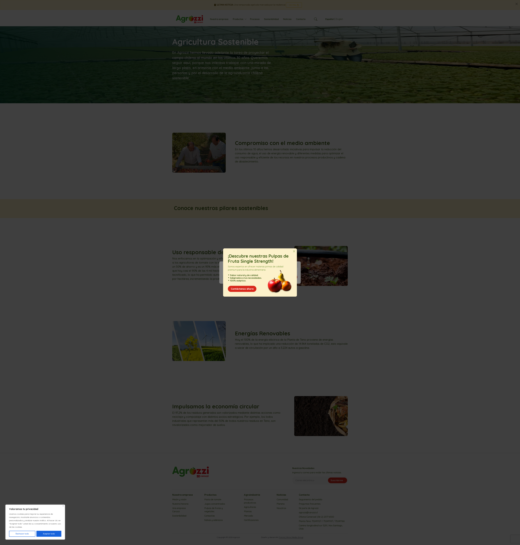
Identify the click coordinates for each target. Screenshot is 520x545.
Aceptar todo (49, 534)
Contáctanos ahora (242, 288)
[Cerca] (63, 506)
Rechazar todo (22, 534)
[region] (35, 522)
